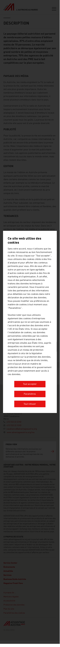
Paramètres (30, 394)
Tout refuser (30, 404)
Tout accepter (30, 384)
